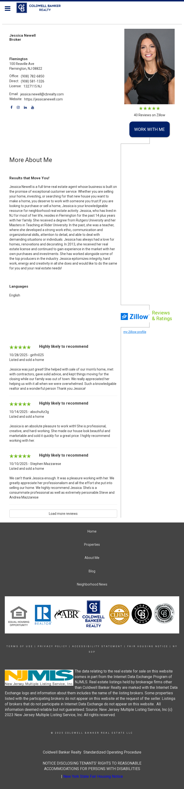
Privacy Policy (53, 646)
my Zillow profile (134, 332)
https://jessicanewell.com (43, 99)
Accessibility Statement (97, 646)
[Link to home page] (41, 7)
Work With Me (149, 129)
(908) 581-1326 (32, 81)
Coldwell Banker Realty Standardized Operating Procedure (92, 752)
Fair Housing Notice (147, 646)
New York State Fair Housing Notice (93, 776)
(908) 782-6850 (32, 76)
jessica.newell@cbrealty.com (42, 94)
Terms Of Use (19, 646)
